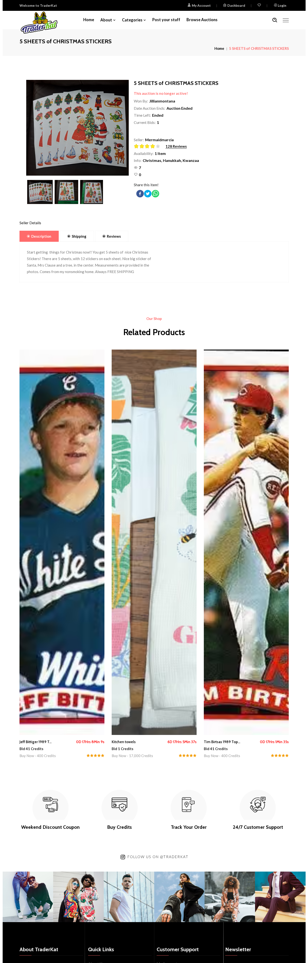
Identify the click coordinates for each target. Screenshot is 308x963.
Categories (132, 20)
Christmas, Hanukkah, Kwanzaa (171, 160)
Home (88, 19)
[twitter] (148, 194)
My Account (201, 5)
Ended (157, 115)
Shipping (79, 236)
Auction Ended (179, 108)
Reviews (114, 236)
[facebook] (140, 194)
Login (282, 5)
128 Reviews (176, 146)
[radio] (136, 146)
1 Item (160, 153)
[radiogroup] (148, 146)
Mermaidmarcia (159, 139)
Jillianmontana (162, 101)
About (106, 20)
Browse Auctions (202, 19)
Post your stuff (166, 19)
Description (41, 236)
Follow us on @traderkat (158, 857)
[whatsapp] (155, 194)
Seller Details (30, 223)
